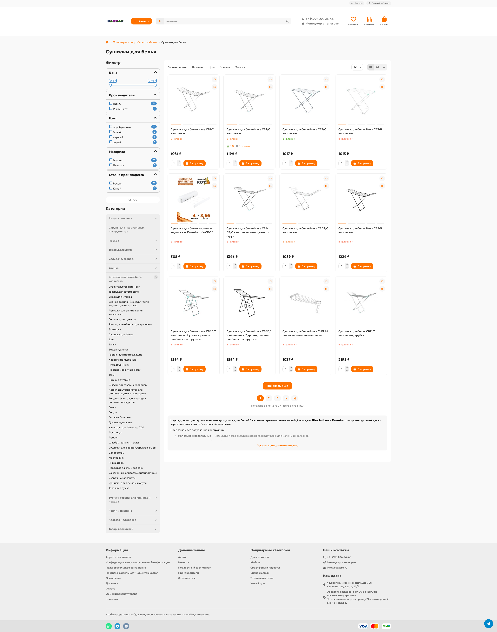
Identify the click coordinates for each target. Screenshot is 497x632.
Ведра (113, 412)
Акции (182, 557)
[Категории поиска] (160, 21)
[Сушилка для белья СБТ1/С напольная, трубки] (361, 301)
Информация (117, 550)
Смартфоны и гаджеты (265, 567)
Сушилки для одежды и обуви (128, 483)
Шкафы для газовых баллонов (128, 385)
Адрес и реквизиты (118, 557)
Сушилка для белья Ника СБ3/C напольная (304, 131)
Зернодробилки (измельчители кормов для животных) (129, 303)
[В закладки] (214, 79)
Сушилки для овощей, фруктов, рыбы (132, 447)
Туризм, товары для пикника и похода (129, 499)
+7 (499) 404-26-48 (320, 19)
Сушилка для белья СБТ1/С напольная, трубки (356, 333)
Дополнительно (191, 550)
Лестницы (115, 432)
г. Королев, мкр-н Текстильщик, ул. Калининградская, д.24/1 (349, 584)
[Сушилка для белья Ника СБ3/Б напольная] (361, 100)
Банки (112, 344)
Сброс (133, 199)
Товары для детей (121, 529)
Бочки (112, 407)
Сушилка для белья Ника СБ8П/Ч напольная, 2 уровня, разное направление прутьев (249, 335)
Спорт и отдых (259, 573)
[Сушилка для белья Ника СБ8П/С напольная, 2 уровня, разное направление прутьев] (193, 301)
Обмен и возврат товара (121, 593)
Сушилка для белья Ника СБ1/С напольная (192, 131)
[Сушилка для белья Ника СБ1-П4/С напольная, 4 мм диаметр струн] (249, 199)
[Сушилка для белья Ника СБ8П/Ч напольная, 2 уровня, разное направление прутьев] (249, 301)
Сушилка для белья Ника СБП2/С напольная (305, 230)
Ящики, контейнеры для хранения (130, 324)
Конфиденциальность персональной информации (138, 562)
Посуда (114, 240)
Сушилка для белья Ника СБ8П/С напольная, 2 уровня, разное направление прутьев (193, 335)
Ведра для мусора (120, 296)
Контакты (112, 599)
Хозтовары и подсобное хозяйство (135, 42)
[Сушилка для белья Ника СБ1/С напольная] (193, 100)
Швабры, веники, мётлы (124, 442)
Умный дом (257, 583)
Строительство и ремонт (124, 286)
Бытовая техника (120, 218)
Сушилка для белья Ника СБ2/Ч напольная (360, 230)
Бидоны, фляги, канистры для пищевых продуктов (127, 400)
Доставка (112, 583)
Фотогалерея (186, 578)
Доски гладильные (121, 422)
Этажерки (115, 329)
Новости (183, 562)
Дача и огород (259, 557)
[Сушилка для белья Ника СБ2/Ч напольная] (361, 199)
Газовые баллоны (120, 417)
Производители (188, 573)
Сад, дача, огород (121, 259)
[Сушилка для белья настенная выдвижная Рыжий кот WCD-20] (193, 199)
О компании (113, 578)
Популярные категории (270, 550)
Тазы (112, 374)
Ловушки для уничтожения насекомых (125, 312)
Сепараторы (116, 452)
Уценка (114, 268)
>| (294, 398)
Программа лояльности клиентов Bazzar (132, 573)
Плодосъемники (119, 364)
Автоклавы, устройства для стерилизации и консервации (127, 391)
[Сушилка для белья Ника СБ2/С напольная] (249, 100)
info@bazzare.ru (337, 567)
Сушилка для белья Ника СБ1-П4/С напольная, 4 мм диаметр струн (247, 232)
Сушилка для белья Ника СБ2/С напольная (248, 131)
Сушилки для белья (121, 334)
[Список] (377, 67)
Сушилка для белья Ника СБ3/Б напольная (360, 131)
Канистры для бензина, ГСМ (126, 427)
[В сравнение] (214, 87)
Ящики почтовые (119, 380)
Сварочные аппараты (122, 478)
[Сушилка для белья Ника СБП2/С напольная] (305, 199)
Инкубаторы (116, 462)
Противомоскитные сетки (125, 369)
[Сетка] (370, 67)
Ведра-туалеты (118, 349)
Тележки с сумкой (120, 488)
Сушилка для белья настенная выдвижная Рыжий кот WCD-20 (192, 230)
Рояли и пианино (120, 510)
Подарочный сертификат (194, 567)
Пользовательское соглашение (126, 567)
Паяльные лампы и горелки (126, 467)
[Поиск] (287, 21)
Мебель (255, 562)
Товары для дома (120, 249)
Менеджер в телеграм (322, 23)
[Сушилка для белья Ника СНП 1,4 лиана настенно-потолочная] (305, 301)
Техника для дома (261, 578)
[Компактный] (384, 67)
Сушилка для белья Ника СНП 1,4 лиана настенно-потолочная (305, 333)
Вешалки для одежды (122, 319)
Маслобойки (116, 457)
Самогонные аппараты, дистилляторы (133, 473)
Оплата (110, 588)
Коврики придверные (122, 359)
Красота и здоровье (122, 520)
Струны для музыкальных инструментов (126, 229)
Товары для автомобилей (124, 291)
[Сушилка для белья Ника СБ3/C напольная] (305, 100)
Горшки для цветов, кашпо (125, 354)
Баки (112, 339)
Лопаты (113, 437)
